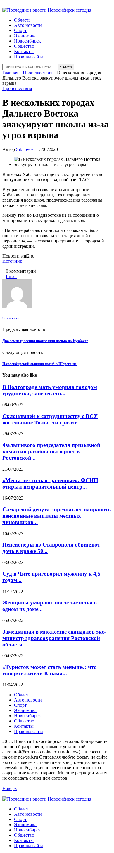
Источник (12, 261)
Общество (24, 46)
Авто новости (28, 25)
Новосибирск (27, 40)
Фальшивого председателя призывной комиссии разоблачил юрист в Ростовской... (51, 451)
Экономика (25, 35)
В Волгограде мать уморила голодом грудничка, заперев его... (49, 390)
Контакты (24, 51)
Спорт (20, 30)
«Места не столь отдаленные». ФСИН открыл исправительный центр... (50, 483)
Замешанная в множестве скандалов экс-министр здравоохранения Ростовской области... (54, 638)
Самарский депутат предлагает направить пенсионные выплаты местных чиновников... (56, 515)
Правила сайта (28, 56)
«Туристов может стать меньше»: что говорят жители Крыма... (49, 670)
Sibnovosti (26, 149)
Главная (10, 72)
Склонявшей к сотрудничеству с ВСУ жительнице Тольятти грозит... (50, 419)
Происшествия (37, 72)
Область (22, 19)
